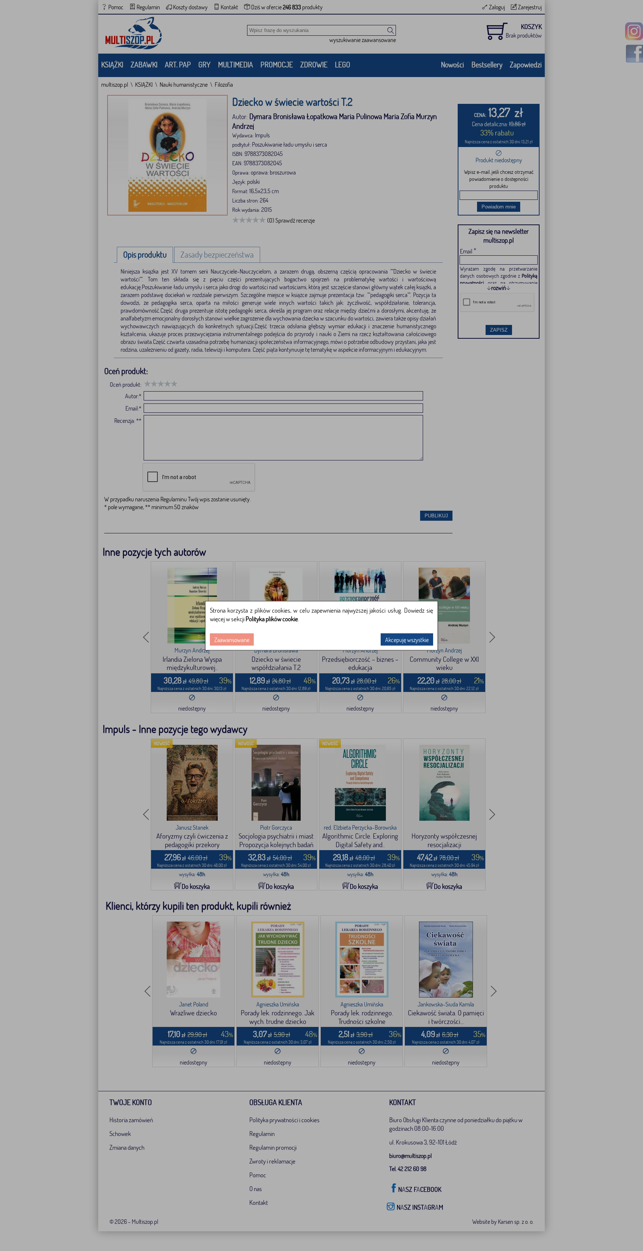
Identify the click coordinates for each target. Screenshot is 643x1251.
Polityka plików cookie (272, 618)
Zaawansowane (231, 639)
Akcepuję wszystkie (407, 639)
